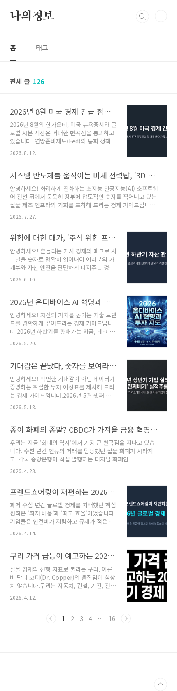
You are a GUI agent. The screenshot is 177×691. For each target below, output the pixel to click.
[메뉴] (161, 16)
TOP (160, 684)
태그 (42, 47)
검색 (142, 16)
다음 (126, 618)
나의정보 (32, 16)
